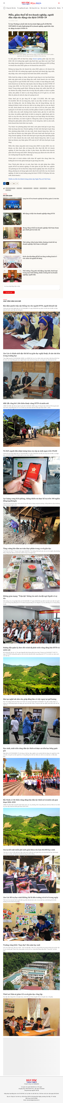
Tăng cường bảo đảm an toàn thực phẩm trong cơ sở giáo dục (27, 548)
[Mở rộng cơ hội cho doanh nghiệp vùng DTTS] (12, 219)
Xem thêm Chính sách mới (12, 301)
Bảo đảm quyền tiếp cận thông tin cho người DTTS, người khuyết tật (30, 306)
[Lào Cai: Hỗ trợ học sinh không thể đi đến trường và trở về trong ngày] (31, 922)
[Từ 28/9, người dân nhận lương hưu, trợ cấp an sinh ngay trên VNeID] (31, 475)
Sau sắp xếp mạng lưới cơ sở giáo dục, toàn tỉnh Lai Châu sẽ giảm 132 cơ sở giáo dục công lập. (28, 997)
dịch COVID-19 (43, 188)
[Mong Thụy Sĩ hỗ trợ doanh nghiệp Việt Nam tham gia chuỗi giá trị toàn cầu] (12, 233)
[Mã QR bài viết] (17, 183)
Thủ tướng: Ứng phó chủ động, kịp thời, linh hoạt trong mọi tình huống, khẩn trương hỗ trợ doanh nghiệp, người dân (40, 273)
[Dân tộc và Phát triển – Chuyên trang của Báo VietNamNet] (26, 3)
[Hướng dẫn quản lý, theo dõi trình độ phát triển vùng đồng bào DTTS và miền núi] (31, 676)
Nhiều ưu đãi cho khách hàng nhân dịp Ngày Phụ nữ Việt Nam (29, 179)
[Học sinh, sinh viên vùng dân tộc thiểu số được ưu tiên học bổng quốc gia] (31, 777)
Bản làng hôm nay (34, 8)
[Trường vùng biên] (31, 971)
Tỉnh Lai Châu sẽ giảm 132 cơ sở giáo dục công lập (22, 994)
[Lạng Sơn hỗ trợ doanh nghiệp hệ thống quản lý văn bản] (12, 204)
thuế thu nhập (52, 188)
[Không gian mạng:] (31, 624)
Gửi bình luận (9, 292)
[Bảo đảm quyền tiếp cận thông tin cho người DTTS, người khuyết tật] (31, 330)
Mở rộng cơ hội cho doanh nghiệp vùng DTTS (39, 213)
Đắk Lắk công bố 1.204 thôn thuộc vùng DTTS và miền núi (26, 403)
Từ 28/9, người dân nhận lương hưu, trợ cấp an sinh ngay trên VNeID (30, 451)
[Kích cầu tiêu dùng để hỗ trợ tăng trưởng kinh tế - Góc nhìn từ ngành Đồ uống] (12, 262)
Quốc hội (36, 188)
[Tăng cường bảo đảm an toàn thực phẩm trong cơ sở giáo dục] (31, 573)
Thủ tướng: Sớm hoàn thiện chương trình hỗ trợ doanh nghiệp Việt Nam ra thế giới (40, 243)
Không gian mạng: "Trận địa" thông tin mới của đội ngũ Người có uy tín (30, 597)
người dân (19, 188)
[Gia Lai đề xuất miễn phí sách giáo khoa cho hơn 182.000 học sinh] (31, 874)
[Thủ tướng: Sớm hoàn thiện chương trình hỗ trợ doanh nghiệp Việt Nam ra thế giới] (12, 247)
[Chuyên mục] (4, 3)
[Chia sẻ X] (7, 183)
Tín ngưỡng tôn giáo (22, 8)
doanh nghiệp (37, 59)
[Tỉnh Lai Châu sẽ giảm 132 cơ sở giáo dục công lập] (31, 1017)
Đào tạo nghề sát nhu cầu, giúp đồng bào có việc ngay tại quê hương (29, 699)
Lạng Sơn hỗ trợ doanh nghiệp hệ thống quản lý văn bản (41, 198)
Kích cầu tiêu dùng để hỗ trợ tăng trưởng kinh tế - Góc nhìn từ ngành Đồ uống (40, 257)
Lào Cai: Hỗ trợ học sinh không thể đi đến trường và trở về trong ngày (30, 897)
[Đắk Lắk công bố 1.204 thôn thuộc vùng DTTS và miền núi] (31, 428)
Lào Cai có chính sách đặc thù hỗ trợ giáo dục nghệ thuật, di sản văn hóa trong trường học (31, 355)
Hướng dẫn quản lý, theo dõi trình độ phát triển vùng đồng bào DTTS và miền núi (31, 649)
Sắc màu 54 (44, 8)
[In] (13, 183)
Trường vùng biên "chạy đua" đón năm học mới (21, 945)
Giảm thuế (8, 190)
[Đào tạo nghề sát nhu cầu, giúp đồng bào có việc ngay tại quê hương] (31, 725)
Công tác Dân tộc (11, 8)
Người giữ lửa (52, 8)
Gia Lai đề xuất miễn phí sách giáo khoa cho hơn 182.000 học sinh (29, 850)
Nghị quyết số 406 (28, 188)
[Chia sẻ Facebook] (4, 183)
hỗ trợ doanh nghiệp (10, 188)
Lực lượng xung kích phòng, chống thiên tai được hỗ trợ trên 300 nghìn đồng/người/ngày (31, 500)
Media (59, 8)
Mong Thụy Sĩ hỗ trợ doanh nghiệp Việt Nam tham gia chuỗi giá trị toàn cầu (41, 229)
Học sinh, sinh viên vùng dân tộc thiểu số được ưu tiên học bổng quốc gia (30, 749)
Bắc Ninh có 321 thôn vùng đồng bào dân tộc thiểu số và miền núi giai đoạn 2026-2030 (30, 801)
